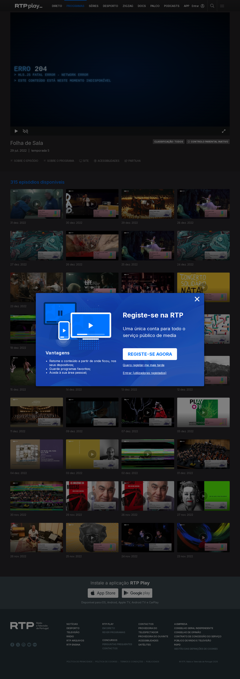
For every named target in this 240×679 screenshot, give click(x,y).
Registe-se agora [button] (150, 354)
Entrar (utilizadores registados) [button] (144, 373)
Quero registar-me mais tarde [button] (143, 365)
